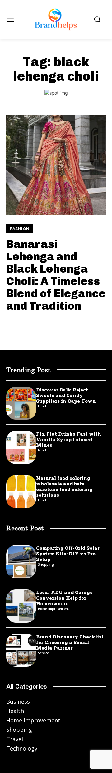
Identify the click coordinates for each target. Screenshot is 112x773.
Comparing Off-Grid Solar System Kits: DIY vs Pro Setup (68, 553)
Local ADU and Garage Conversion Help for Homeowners (64, 598)
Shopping (46, 564)
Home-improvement (53, 609)
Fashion (20, 228)
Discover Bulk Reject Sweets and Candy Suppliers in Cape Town (66, 395)
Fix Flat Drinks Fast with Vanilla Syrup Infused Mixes (68, 439)
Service (43, 653)
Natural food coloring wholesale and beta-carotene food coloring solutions (64, 486)
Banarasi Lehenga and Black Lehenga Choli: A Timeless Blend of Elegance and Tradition (55, 275)
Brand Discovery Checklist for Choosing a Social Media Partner (70, 642)
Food (42, 406)
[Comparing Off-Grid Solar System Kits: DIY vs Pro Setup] (21, 561)
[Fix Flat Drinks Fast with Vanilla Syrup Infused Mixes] (21, 447)
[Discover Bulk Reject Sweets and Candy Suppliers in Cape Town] (21, 403)
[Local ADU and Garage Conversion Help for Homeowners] (21, 606)
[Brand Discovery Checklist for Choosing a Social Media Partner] (21, 650)
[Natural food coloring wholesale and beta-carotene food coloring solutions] (21, 491)
